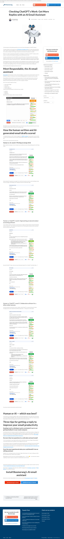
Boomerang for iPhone (48, 69)
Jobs (20, 4)
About (17, 4)
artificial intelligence (34, 19)
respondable (50, 19)
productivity (46, 19)
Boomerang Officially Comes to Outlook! (52, 91)
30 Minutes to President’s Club (22, 49)
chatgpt (39, 19)
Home (23, 4)
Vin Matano (29, 467)
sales (54, 19)
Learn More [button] (39, 0)
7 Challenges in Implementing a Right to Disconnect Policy (12, 497)
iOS (53, 61)
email (42, 19)
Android (56, 61)
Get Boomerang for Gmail (12, 482)
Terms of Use (50, 537)
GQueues (46, 73)
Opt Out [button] (1, 1)
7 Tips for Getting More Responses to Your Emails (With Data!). (14, 465)
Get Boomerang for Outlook (54, 4)
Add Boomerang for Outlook (29, 482)
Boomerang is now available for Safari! (51, 93)
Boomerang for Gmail (48, 66)
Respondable (5, 74)
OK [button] (3, 1)
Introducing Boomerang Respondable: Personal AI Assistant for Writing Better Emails (51, 78)
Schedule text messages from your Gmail (52, 89)
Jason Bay (33, 467)
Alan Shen (10, 467)
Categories (45, 100)
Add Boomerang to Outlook (12, 520)
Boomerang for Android (49, 71)
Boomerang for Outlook (49, 68)
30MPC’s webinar (25, 136)
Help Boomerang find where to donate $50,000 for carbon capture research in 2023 (30, 498)
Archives (45, 95)
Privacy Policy (44, 537)
